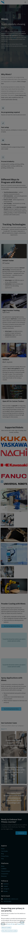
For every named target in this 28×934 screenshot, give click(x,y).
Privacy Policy (20, 924)
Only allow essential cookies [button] (9, 931)
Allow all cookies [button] (6, 927)
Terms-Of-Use (10, 924)
